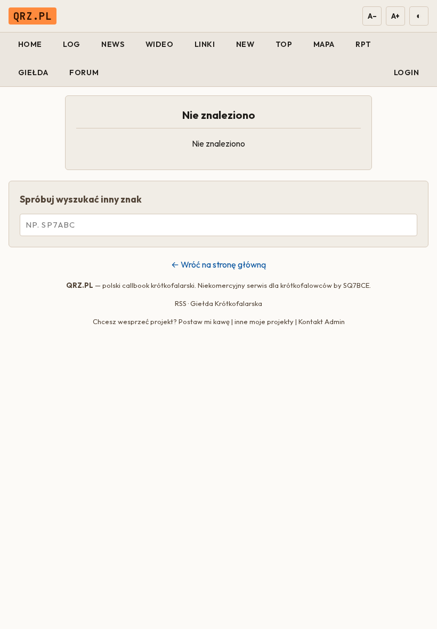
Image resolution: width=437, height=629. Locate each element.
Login (406, 72)
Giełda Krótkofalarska (226, 303)
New (245, 44)
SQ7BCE (356, 285)
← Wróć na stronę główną (218, 264)
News (112, 44)
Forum (84, 72)
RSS (181, 303)
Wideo (159, 44)
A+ (395, 16)
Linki (205, 44)
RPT (363, 44)
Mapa (324, 44)
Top (284, 44)
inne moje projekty (264, 321)
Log (71, 44)
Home (30, 44)
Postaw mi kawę (204, 321)
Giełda (33, 72)
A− (372, 16)
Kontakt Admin (321, 321)
